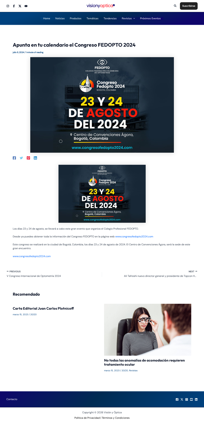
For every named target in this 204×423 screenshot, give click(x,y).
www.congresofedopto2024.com (134, 236)
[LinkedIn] (196, 399)
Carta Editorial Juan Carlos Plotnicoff (43, 308)
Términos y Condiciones (116, 417)
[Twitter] (19, 6)
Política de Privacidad (87, 417)
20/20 (33, 314)
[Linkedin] (35, 158)
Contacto (11, 399)
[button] (175, 6)
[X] (181, 399)
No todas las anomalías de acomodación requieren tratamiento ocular (144, 362)
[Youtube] (26, 6)
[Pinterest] (28, 158)
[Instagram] (7, 6)
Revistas (133, 370)
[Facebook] (13, 6)
